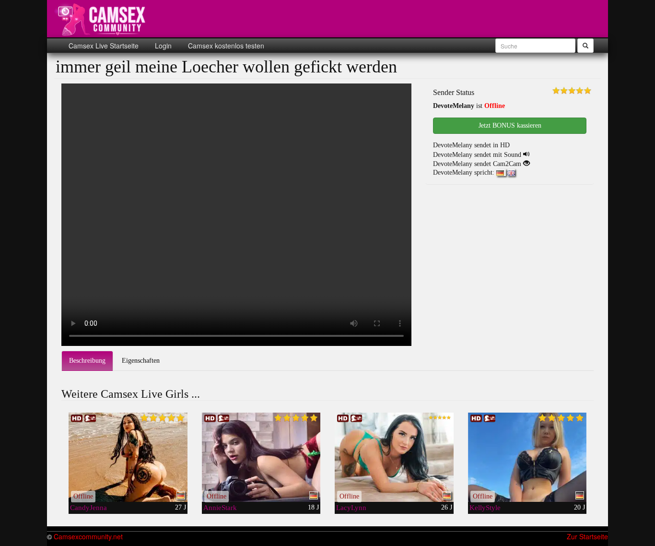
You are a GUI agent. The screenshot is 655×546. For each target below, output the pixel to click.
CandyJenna (88, 507)
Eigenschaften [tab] (141, 360)
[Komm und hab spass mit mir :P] (394, 457)
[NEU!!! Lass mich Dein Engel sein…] (527, 457)
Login (162, 45)
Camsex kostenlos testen (225, 45)
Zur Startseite (587, 536)
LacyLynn (351, 507)
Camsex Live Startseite (104, 45)
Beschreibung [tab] (87, 360)
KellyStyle (485, 507)
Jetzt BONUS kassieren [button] (510, 125)
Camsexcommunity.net (88, 536)
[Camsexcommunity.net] (102, 19)
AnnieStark (220, 507)
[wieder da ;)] (128, 457)
